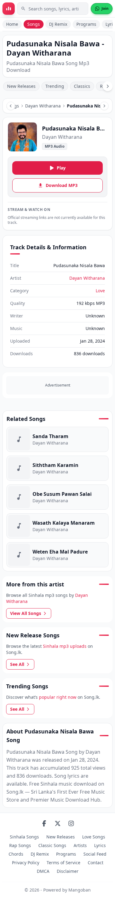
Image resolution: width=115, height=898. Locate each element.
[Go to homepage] (8, 8)
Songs (33, 24)
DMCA (43, 871)
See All (17, 664)
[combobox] (52, 8)
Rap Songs (20, 845)
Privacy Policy (25, 862)
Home (12, 24)
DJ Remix (58, 24)
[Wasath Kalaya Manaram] (57, 526)
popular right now (57, 697)
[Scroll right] (108, 86)
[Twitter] (58, 823)
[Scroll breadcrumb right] (104, 106)
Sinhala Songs (24, 837)
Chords (16, 854)
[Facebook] (44, 823)
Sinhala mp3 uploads (64, 646)
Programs (86, 24)
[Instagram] (71, 823)
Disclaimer (68, 871)
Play (61, 168)
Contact (95, 862)
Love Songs (93, 837)
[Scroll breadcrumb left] (10, 106)
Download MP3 (62, 185)
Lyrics (100, 845)
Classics (82, 86)
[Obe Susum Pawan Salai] (57, 497)
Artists (80, 845)
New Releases (21, 86)
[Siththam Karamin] (57, 468)
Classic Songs (52, 845)
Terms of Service (63, 862)
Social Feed (94, 854)
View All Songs (25, 613)
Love (100, 291)
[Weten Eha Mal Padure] (57, 554)
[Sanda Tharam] (57, 439)
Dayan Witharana (43, 106)
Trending (54, 86)
